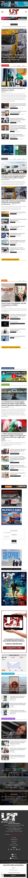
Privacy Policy (16, 872)
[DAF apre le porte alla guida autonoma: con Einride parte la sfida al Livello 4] (14, 168)
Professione (5, 65)
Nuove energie (4, 431)
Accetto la (14, 872)
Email (13, 868)
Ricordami (14, 543)
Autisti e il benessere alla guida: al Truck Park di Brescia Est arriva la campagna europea (18, 705)
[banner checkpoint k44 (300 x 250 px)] (11, 565)
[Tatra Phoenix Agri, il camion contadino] (5, 214)
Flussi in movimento (14, 469)
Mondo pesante (9, 54)
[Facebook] (9, 849)
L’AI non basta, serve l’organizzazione (17, 336)
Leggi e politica (13, 122)
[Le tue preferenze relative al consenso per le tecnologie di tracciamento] (2, 875)
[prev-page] (2, 142)
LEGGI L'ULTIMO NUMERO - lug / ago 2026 (11, 569)
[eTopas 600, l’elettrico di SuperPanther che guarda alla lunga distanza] (14, 193)
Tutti (14, 65)
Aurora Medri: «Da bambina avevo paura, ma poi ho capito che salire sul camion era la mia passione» (18, 316)
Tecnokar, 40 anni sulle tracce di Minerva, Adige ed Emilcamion (18, 219)
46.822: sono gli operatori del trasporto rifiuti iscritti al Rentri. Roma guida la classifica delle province (18, 451)
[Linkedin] (11, 849)
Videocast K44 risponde (7, 368)
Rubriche (4, 280)
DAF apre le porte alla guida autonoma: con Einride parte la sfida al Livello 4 (13, 177)
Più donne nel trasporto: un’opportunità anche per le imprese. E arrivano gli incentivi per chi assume (18, 742)
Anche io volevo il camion (15, 318)
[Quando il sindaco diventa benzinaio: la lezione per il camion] (14, 77)
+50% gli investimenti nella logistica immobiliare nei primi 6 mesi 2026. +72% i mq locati (18, 467)
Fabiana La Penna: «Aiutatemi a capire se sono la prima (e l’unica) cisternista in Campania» (18, 750)
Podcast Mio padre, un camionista (10, 259)
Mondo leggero (13, 252)
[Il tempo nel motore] (5, 324)
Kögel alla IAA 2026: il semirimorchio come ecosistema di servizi (17, 234)
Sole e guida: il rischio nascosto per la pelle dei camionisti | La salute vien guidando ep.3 (17, 697)
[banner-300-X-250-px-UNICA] (7, 154)
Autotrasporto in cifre (14, 453)
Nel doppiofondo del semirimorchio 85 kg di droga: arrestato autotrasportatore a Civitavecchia (18, 105)
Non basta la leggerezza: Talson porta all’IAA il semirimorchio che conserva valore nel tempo (17, 242)
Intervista (12, 131)
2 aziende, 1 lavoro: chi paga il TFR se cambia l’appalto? (17, 473)
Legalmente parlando (14, 114)
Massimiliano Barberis (10, 61)
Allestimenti (12, 222)
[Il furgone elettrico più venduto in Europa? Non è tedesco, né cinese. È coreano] (5, 250)
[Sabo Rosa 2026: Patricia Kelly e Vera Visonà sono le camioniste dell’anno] (5, 757)
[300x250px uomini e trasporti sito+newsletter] (11, 524)
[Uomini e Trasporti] (14, 12)
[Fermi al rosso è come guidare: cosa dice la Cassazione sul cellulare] (5, 113)
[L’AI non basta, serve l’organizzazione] (5, 338)
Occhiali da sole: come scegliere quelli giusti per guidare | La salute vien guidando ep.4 (14, 689)
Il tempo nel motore (14, 322)
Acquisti (19, 159)
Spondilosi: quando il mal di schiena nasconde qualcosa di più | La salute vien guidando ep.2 (18, 712)
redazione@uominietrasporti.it (17, 834)
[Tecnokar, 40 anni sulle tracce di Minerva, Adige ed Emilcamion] (5, 221)
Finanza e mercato (13, 108)
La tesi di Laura (13, 332)
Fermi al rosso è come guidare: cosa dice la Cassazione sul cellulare (18, 111)
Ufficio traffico (4, 85)
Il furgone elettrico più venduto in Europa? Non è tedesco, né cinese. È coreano (17, 249)
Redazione (3, 91)
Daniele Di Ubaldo (5, 407)
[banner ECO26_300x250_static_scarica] (20, 154)
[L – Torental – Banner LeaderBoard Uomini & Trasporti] (14, 488)
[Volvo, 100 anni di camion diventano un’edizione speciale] (5, 228)
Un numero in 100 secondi (15, 476)
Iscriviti (13, 875)
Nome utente (14, 530)
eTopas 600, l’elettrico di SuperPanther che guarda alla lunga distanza (13, 202)
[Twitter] (14, 849)
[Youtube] (17, 849)
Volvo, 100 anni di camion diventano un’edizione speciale (17, 227)
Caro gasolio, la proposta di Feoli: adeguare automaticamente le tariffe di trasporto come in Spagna (18, 120)
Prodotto (4, 159)
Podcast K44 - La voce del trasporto (11, 347)
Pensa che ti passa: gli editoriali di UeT (17, 323)
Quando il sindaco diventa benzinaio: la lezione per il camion (13, 89)
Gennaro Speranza (5, 179)
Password (14, 534)
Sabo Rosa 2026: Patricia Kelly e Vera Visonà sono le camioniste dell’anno (17, 756)
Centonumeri (5, 384)
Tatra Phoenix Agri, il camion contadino (15, 58)
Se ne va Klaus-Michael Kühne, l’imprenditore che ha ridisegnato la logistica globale (17, 136)
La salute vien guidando (8, 673)
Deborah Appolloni (6, 737)
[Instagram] (19, 849)
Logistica (19, 65)
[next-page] (4, 142)
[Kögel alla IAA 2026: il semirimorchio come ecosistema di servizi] (5, 235)
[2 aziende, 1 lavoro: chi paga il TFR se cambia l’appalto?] (5, 475)
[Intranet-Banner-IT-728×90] (14, 19)
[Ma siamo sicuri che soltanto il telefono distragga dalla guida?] (5, 331)
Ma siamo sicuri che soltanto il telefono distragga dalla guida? (18, 329)
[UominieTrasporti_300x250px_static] (11, 506)
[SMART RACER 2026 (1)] (14, 6)
